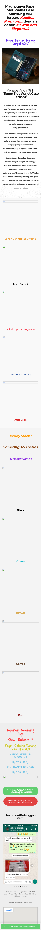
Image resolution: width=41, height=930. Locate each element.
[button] (6, 854)
